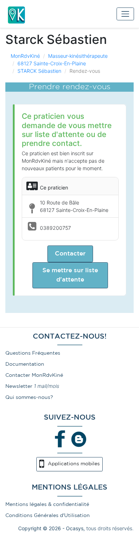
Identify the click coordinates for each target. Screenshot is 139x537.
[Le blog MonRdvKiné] (78, 438)
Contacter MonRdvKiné (34, 375)
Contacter (70, 254)
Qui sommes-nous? (29, 397)
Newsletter (18, 386)
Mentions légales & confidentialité (47, 504)
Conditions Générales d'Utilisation (47, 515)
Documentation (24, 364)
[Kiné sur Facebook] (60, 438)
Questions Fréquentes (32, 353)
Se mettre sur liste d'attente (70, 275)
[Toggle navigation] (125, 13)
